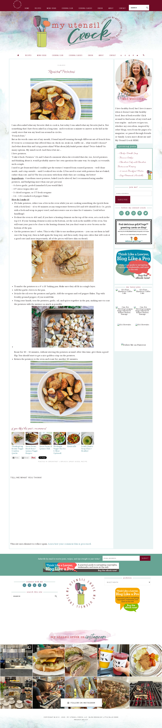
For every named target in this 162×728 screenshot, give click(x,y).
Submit (145, 558)
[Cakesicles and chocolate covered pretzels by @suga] (81, 693)
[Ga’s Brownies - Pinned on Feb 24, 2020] (124, 326)
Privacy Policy (81, 719)
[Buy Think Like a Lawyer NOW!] (127, 614)
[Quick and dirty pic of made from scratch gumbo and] (113, 693)
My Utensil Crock (55, 46)
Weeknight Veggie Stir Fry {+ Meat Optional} (59, 449)
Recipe (84, 461)
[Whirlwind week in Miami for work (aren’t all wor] (16, 660)
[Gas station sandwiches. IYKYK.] (81, 660)
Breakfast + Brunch (58, 461)
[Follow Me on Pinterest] (133, 346)
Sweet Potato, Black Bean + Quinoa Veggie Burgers (32, 449)
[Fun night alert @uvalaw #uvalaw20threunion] (49, 660)
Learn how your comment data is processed (69, 544)
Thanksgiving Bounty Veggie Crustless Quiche (18, 449)
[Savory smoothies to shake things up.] (146, 660)
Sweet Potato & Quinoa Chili (45, 447)
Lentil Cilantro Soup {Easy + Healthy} (87, 448)
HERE (135, 140)
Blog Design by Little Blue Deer (103, 717)
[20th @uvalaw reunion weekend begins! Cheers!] (113, 660)
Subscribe (123, 199)
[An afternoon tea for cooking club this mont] (16, 693)
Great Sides (74, 461)
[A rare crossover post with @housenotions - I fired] (146, 693)
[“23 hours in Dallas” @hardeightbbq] (49, 693)
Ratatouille (71, 446)
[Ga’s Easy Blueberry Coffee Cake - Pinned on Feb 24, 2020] (124, 293)
